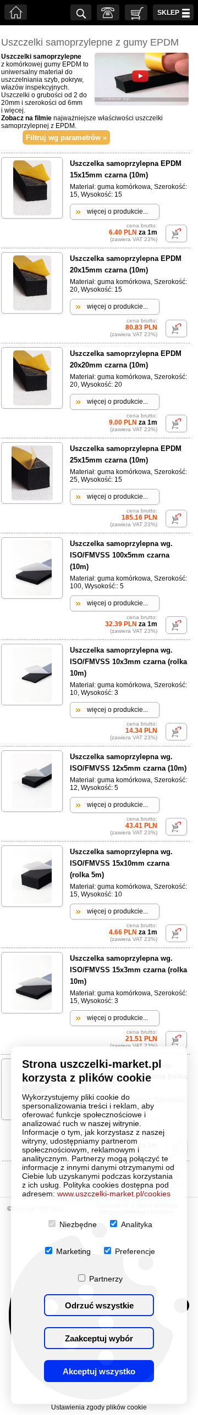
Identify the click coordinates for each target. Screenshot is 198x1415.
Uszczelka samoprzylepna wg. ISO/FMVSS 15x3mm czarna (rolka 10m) (128, 969)
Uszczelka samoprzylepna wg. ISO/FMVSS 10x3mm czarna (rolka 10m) (128, 661)
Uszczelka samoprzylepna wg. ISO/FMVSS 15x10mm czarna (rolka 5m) (121, 863)
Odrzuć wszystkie (99, 1305)
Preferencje (135, 1251)
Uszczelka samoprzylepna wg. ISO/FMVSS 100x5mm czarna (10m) (121, 555)
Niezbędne (78, 1224)
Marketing (73, 1251)
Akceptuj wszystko (99, 1371)
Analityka (136, 1224)
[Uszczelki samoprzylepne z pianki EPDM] (142, 103)
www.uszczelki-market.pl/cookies (113, 1193)
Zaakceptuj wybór (99, 1338)
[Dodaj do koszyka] (176, 233)
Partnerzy (106, 1278)
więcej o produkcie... (117, 211)
